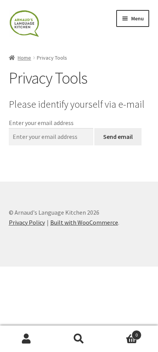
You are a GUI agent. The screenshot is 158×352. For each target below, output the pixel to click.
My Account (26, 339)
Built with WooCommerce (84, 222)
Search (79, 339)
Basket (121, 332)
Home (24, 57)
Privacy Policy (27, 222)
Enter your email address (41, 123)
